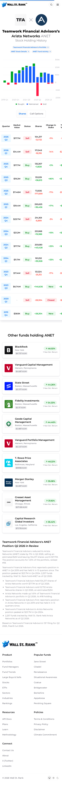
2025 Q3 (6, 178)
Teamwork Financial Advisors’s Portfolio (29, 47)
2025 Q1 (6, 205)
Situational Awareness (45, 677)
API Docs (7, 719)
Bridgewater (40, 687)
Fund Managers (10, 666)
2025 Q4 (6, 165)
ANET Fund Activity (40, 51)
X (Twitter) (7, 760)
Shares (22, 113)
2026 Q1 (6, 151)
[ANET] (41, 20)
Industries (7, 698)
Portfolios (7, 661)
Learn (5, 729)
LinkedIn (7, 766)
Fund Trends (9, 672)
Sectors (6, 693)
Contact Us (8, 750)
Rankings (7, 703)
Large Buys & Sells (11, 677)
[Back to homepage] (14, 4)
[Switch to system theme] (49, 778)
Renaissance (40, 672)
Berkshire (39, 693)
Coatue (37, 682)
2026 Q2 (6, 138)
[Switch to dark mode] (58, 778)
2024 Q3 (6, 232)
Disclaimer (39, 729)
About (5, 755)
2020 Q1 (6, 300)
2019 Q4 (6, 313)
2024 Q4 (6, 219)
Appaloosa (39, 698)
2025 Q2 (6, 192)
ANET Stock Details (19, 51)
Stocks (5, 682)
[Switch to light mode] (53, 778)
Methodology (9, 734)
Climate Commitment (45, 734)
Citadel (37, 666)
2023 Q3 (6, 286)
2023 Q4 (6, 273)
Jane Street (40, 661)
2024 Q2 (6, 246)
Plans (5, 724)
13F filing (48, 623)
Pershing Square (42, 703)
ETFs (4, 687)
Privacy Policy (41, 724)
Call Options (36, 113)
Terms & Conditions (44, 719)
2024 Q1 (6, 259)
